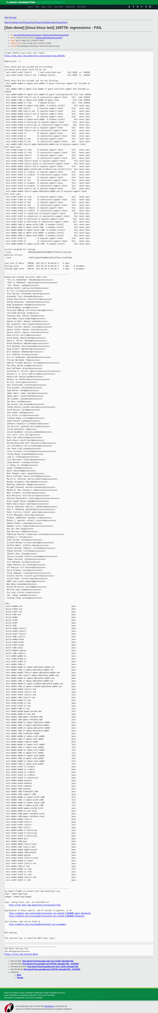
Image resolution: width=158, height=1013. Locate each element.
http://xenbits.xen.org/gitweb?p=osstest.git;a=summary (37, 924)
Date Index (50, 22)
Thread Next (40, 22)
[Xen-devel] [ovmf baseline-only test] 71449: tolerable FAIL (48, 961)
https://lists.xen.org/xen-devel (21, 954)
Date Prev (9, 22)
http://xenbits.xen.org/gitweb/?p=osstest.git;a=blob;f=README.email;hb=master (50, 913)
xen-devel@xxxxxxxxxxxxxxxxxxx (27, 35)
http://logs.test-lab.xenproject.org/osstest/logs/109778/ (35, 56)
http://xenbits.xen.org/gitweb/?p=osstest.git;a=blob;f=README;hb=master (47, 916)
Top (6, 17)
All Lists (12, 17)
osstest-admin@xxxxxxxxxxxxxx (55, 35)
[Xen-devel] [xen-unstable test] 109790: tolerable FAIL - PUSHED (50, 964)
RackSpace (49, 1006)
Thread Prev (28, 22)
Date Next (18, 22)
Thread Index (61, 22)
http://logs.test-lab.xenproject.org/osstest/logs (35, 905)
